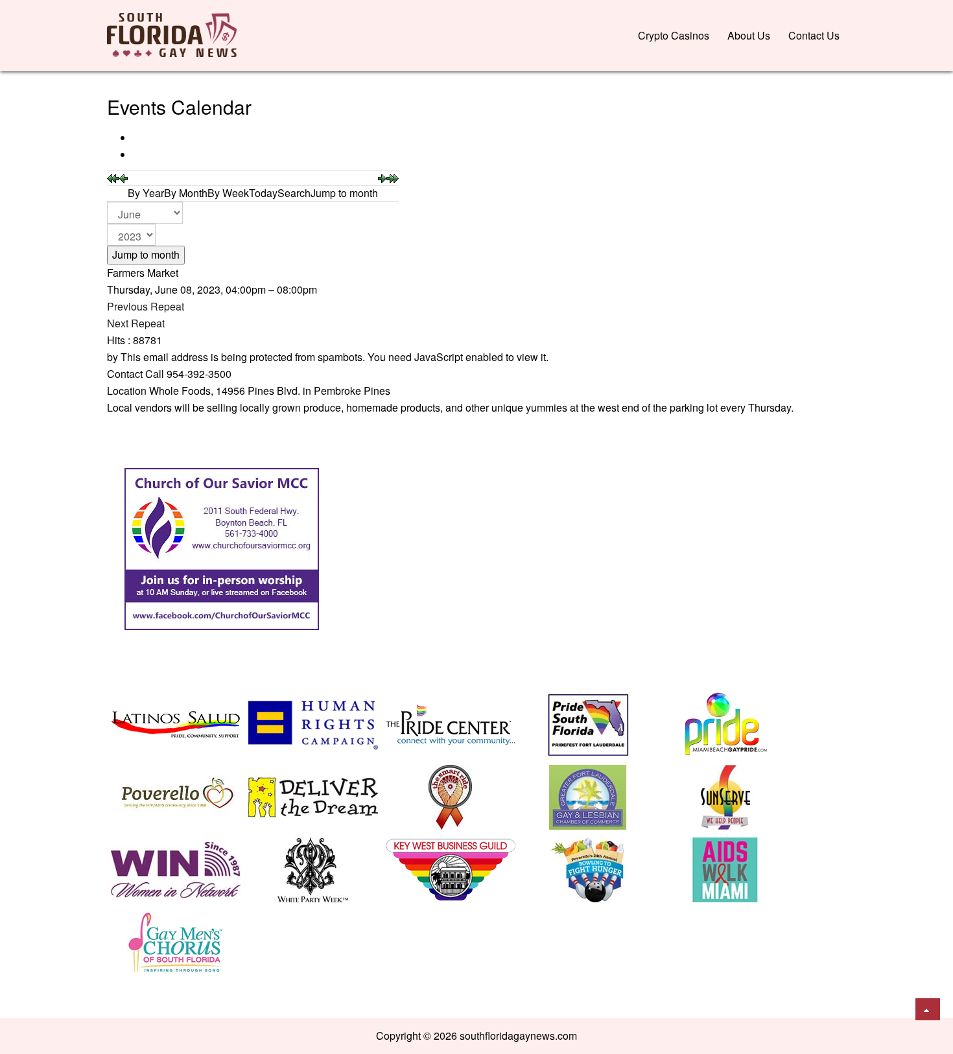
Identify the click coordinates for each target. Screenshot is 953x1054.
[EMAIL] (134, 154)
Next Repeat (136, 323)
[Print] (134, 137)
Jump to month (146, 254)
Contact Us (814, 35)
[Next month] (392, 177)
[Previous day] (123, 177)
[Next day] (382, 177)
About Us (748, 35)
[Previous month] (113, 177)
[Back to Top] (927, 1009)
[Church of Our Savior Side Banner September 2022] (221, 547)
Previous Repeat (145, 306)
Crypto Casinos (673, 35)
